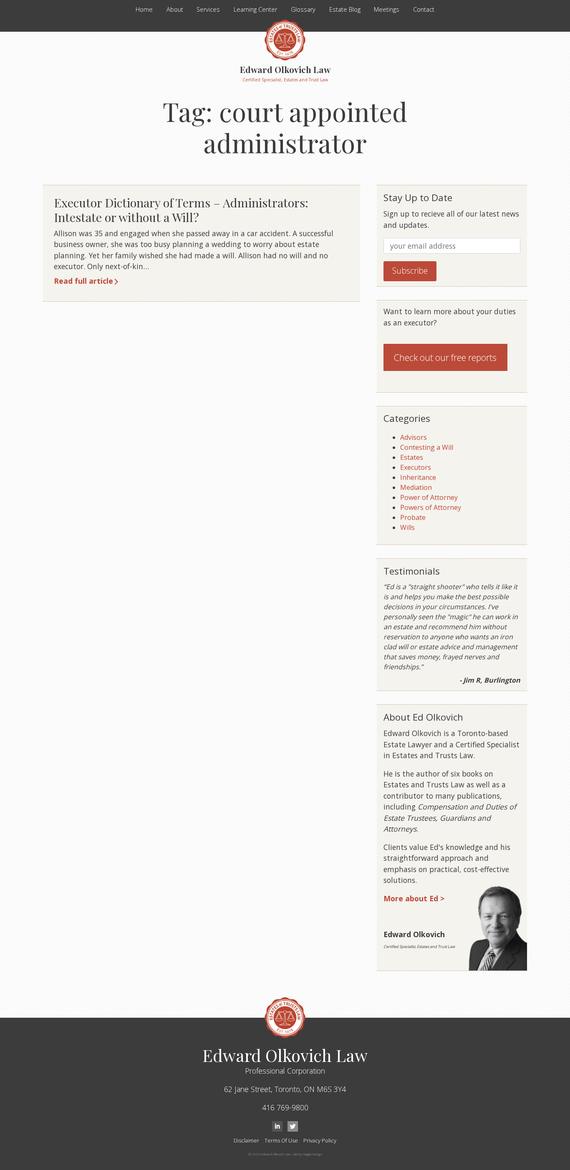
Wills (407, 527)
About (174, 9)
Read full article (83, 281)
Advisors (413, 437)
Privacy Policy (319, 1140)
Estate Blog (345, 9)
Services (208, 9)
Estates (411, 457)
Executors (415, 467)
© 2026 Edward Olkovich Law (269, 1154)
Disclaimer (246, 1140)
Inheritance (418, 477)
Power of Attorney (429, 497)
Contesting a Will (426, 447)
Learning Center (255, 9)
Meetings (386, 9)
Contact (423, 9)
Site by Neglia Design (307, 1154)
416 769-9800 (285, 1107)
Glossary (303, 9)
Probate (413, 517)
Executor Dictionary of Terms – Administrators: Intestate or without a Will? (181, 209)
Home (144, 9)
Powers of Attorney (430, 507)
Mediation (416, 487)
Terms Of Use (281, 1140)
